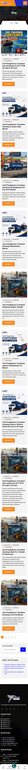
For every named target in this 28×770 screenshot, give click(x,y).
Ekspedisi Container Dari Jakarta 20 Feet (15, 664)
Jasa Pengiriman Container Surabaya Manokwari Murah (13, 246)
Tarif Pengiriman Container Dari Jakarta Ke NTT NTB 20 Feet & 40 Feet (13, 483)
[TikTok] (6, 708)
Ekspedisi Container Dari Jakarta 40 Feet (15, 666)
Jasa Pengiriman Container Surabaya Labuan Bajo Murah (13, 126)
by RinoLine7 (7, 59)
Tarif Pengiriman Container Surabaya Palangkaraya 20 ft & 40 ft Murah (13, 187)
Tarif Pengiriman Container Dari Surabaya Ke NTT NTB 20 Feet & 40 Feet (13, 66)
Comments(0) (8, 61)
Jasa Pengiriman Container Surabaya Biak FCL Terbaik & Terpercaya (13, 552)
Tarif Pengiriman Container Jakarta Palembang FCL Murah (13, 365)
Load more (7, 84)
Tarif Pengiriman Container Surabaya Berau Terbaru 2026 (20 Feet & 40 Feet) (13, 424)
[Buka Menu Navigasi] (25, 3)
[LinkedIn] (10, 708)
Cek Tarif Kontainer (7, 646)
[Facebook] (2, 708)
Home (11, 23)
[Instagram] (14, 708)
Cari (23, 649)
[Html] (13, 698)
